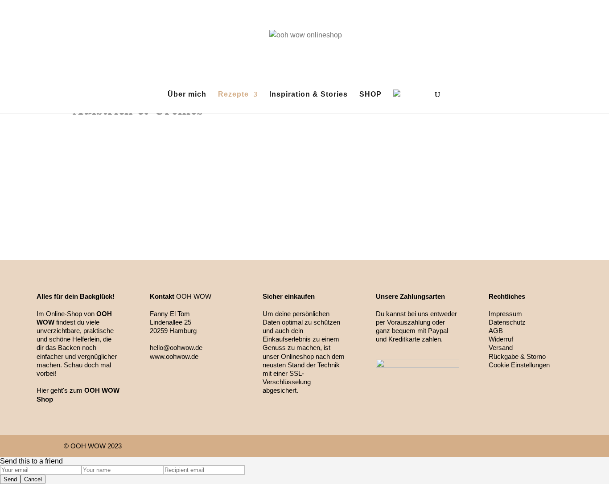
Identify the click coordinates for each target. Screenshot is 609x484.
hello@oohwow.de (176, 347)
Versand (501, 347)
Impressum (505, 313)
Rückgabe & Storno (517, 356)
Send (10, 479)
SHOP (370, 94)
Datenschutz (507, 322)
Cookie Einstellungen (519, 365)
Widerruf (501, 339)
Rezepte (233, 94)
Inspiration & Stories (308, 94)
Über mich (187, 94)
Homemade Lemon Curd (304, 179)
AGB (496, 330)
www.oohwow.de (174, 356)
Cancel (33, 479)
